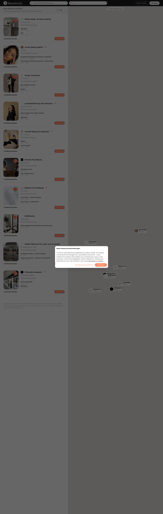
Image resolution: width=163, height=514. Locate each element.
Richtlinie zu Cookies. (95, 261)
